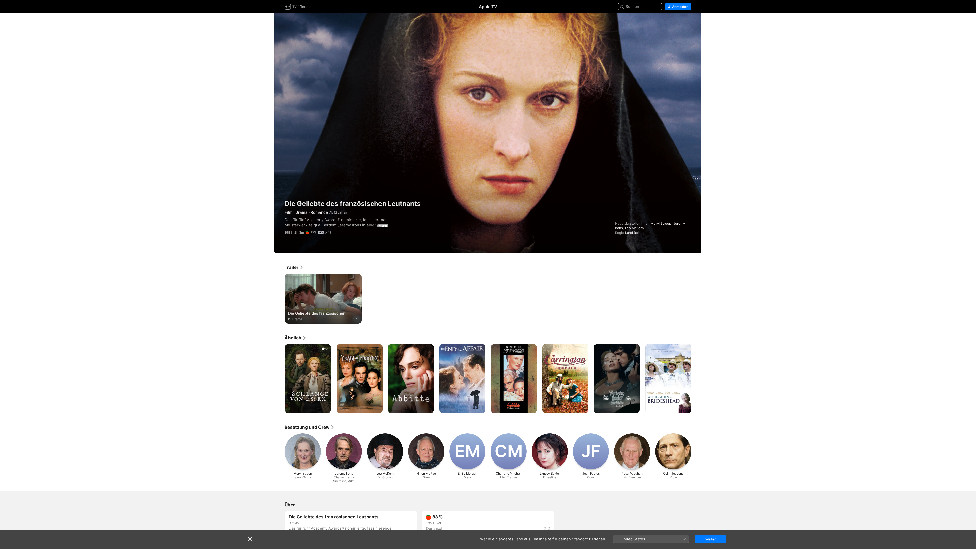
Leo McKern (634, 228)
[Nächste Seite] (696, 379)
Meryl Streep (661, 223)
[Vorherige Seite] (279, 379)
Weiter (710, 539)
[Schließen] (250, 539)
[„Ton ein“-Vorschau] (687, 23)
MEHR (383, 225)
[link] (294, 267)
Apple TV (488, 6)
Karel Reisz (633, 233)
